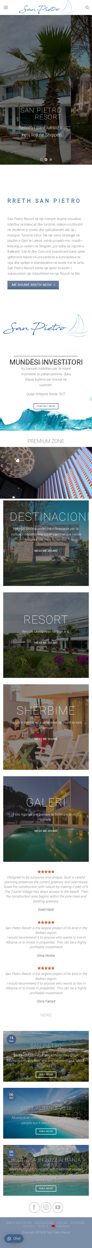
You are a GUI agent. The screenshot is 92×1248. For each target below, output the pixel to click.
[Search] (87, 7)
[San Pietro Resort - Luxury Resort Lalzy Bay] (47, 7)
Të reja (43, 1226)
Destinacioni (44, 1222)
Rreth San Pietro (19, 1222)
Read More (46, 1074)
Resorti (62, 1222)
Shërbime (78, 1222)
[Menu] (5, 7)
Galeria (29, 1226)
